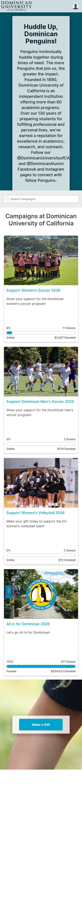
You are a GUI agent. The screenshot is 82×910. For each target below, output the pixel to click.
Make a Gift (41, 725)
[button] (75, 6)
